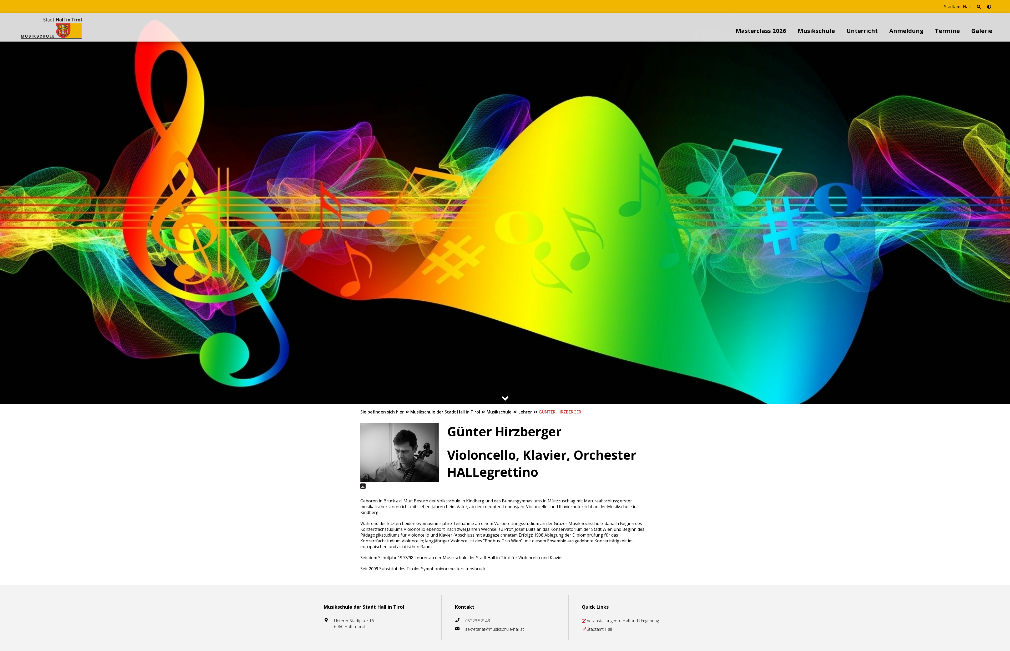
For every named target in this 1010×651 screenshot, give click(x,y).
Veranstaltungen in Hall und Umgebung (623, 621)
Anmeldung (906, 30)
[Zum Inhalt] (505, 398)
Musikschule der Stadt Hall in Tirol (445, 412)
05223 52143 (477, 621)
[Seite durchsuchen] (979, 6)
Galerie (981, 30)
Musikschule (816, 30)
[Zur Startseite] (51, 27)
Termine (947, 30)
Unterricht (862, 30)
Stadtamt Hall (957, 6)
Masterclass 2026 (761, 30)
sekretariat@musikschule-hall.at (494, 629)
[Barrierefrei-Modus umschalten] (989, 6)
